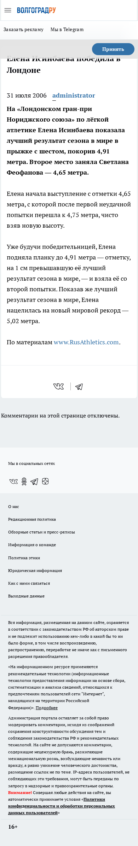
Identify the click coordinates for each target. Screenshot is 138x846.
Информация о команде (32, 544)
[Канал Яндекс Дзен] (45, 481)
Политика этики (24, 557)
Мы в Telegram (67, 29)
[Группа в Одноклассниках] (24, 481)
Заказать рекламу (24, 29)
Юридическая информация (35, 570)
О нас (13, 506)
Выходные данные (26, 596)
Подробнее (47, 707)
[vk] (59, 386)
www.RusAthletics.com (86, 342)
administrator (73, 95)
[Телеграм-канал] (34, 481)
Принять (113, 49)
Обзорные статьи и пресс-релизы (41, 532)
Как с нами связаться (29, 583)
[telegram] (81, 386)
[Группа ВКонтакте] (13, 481)
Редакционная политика (32, 519)
